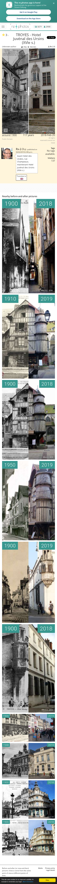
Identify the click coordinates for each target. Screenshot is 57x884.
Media (40, 868)
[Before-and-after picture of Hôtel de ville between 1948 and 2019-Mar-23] (28, 761)
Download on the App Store (28, 18)
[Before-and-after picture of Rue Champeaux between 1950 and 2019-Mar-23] (28, 500)
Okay (47, 880)
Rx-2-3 (52, 46)
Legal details (50, 870)
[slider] (28, 91)
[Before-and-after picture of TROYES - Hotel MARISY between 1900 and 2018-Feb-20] (28, 668)
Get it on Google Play (28, 12)
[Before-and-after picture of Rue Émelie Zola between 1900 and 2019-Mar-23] (28, 728)
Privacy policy (50, 868)
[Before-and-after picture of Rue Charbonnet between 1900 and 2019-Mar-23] (28, 582)
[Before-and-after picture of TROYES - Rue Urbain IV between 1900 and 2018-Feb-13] (28, 799)
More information (28, 882)
